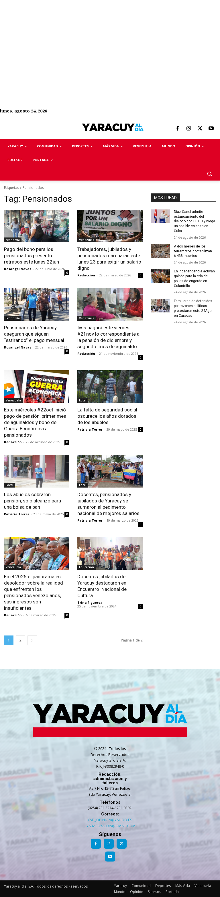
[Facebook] (177, 129)
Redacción (86, 275)
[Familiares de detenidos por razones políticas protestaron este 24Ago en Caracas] (160, 305)
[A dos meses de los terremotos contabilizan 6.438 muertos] (160, 251)
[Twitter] (200, 129)
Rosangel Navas (17, 269)
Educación (86, 567)
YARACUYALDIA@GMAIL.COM (111, 825)
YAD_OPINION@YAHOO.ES (110, 819)
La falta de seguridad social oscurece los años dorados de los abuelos (107, 416)
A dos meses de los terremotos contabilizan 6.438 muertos (193, 251)
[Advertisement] (110, 40)
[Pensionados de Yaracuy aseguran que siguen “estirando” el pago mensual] (36, 304)
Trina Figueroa (90, 602)
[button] (209, 174)
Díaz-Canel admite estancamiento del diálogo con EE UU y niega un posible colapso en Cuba (194, 221)
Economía (13, 240)
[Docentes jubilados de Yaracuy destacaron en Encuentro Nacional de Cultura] (110, 553)
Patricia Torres (90, 429)
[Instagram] (188, 129)
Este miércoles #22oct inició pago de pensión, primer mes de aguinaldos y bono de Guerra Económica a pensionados (35, 422)
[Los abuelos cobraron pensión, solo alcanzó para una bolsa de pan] (36, 471)
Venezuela (86, 240)
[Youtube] (211, 129)
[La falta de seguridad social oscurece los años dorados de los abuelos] (110, 386)
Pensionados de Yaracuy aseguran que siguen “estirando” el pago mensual (34, 334)
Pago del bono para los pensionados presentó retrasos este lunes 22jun (31, 255)
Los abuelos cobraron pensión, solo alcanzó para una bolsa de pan (32, 501)
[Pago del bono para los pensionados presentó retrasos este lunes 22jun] (36, 226)
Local (83, 400)
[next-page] (32, 640)
